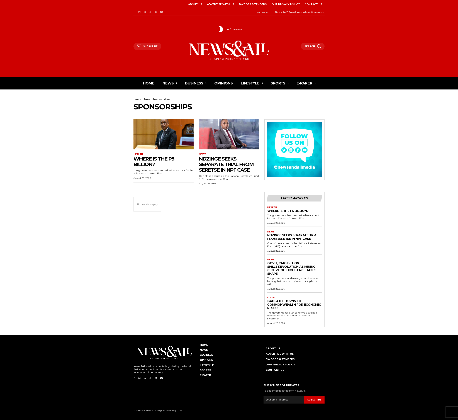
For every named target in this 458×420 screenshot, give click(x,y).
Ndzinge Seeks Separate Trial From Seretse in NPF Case (226, 164)
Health (138, 154)
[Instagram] (139, 12)
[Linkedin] (145, 12)
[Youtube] (161, 12)
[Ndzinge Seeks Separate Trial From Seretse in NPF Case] (229, 134)
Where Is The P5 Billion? (153, 161)
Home (137, 99)
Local (271, 297)
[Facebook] (134, 12)
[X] (156, 12)
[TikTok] (150, 12)
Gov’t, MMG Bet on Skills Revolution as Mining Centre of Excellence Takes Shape (291, 268)
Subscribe (314, 399)
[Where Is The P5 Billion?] (163, 134)
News (202, 154)
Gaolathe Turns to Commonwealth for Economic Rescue (294, 304)
